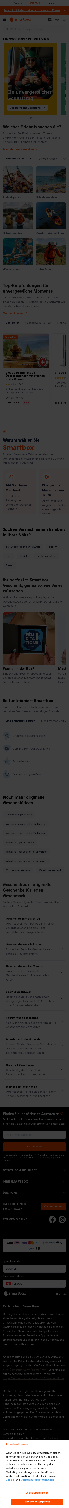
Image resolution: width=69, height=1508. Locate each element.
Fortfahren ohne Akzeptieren (15, 1444)
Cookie (10, 1480)
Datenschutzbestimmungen (37, 1480)
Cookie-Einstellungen (37, 1492)
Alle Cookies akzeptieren (37, 1501)
